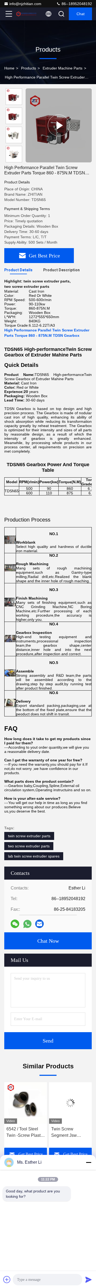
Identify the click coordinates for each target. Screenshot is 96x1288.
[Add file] (7, 1279)
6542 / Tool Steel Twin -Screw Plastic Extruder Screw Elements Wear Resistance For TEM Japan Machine (25, 1133)
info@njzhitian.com (25, 4)
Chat (81, 14)
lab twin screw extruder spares (33, 856)
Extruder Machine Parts (62, 68)
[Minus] (88, 1162)
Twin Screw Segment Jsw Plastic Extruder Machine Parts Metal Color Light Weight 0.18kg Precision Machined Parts (70, 1133)
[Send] (88, 1279)
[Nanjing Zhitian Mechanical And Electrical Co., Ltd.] (26, 13)
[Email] (39, 923)
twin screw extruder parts (29, 836)
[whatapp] (27, 923)
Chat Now (48, 941)
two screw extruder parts (29, 846)
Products (28, 68)
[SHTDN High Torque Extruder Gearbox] (59, 125)
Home (9, 68)
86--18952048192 (76, 4)
